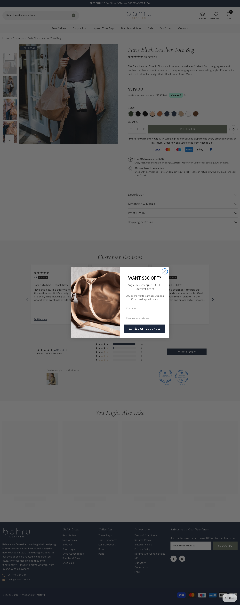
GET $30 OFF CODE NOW (144, 328)
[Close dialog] (165, 271)
